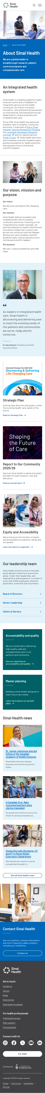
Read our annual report (12, 483)
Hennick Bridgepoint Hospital (26, 129)
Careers (6, 991)
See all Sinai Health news (22, 875)
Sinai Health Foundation (13, 1004)
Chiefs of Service (12, 611)
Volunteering (8, 1000)
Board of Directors (12, 593)
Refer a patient (9, 1023)
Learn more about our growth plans (20, 702)
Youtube (31, 1042)
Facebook (14, 1042)
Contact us (22, 953)
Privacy (5, 1083)
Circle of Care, (9, 137)
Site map (6, 1087)
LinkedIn (39, 1042)
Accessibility (28, 1083)
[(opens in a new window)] (23, 1066)
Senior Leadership (12, 602)
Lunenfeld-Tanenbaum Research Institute (20, 133)
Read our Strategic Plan (13, 415)
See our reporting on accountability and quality (18, 662)
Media (5, 995)
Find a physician (9, 1027)
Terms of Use (16, 1083)
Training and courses (11, 1018)
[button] (34, 5)
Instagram (5, 1042)
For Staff (22, 1054)
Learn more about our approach (16, 547)
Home (5, 45)
